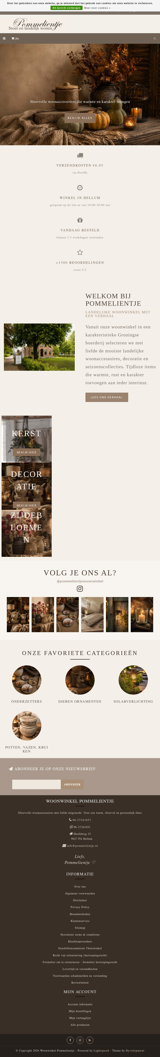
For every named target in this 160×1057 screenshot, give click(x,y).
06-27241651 (82, 820)
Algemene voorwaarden (80, 893)
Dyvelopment (135, 1050)
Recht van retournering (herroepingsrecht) (80, 955)
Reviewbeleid (80, 982)
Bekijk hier (26, 452)
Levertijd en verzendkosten (80, 969)
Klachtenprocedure (80, 941)
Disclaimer (80, 900)
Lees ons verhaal (107, 397)
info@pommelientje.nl (82, 846)
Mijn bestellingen (80, 1011)
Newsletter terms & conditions (80, 934)
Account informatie (80, 1004)
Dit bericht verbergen (66, 8)
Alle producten (80, 1025)
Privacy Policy (80, 907)
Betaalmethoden (80, 914)
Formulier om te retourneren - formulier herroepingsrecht (80, 962)
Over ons (80, 886)
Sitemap (80, 928)
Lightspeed (101, 1050)
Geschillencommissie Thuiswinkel (80, 948)
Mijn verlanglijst (80, 1018)
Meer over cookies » (97, 8)
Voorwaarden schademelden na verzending (80, 976)
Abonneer (72, 784)
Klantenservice (80, 921)
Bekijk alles (80, 117)
